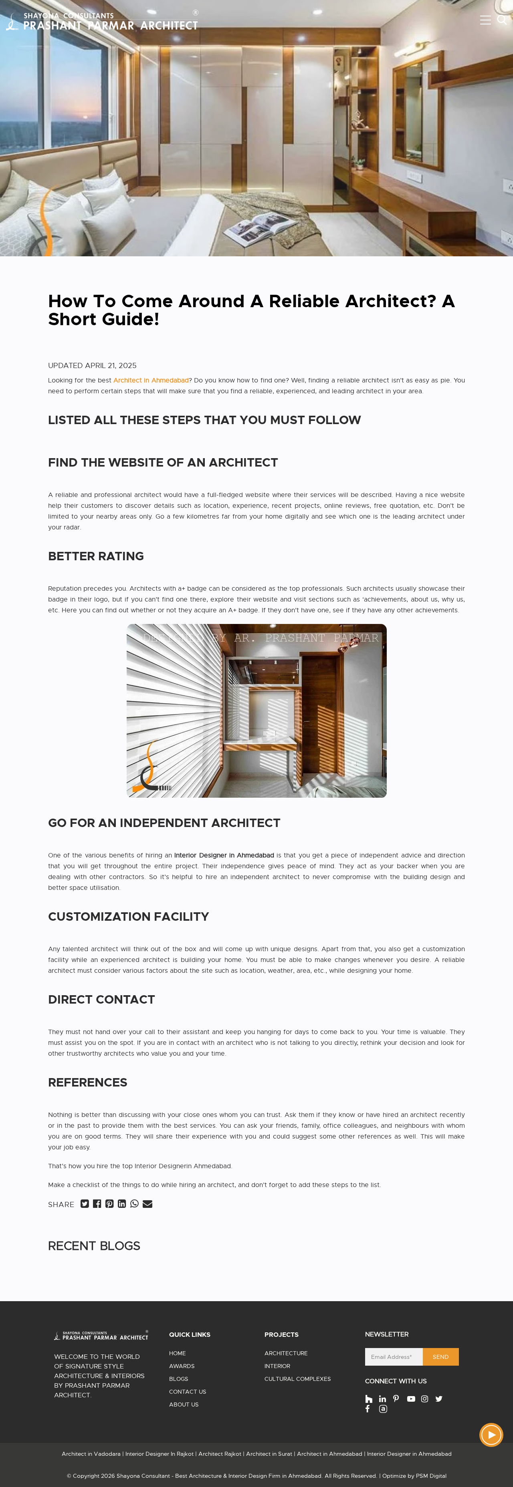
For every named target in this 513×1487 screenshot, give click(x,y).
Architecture (286, 1353)
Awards (182, 1366)
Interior (277, 1366)
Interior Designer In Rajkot (159, 1453)
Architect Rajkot (219, 1453)
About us (184, 1404)
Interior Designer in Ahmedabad (409, 1453)
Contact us (187, 1391)
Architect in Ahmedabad (329, 1453)
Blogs (178, 1378)
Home (177, 1353)
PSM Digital (431, 1475)
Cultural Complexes (298, 1378)
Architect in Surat (269, 1453)
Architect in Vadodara (91, 1453)
